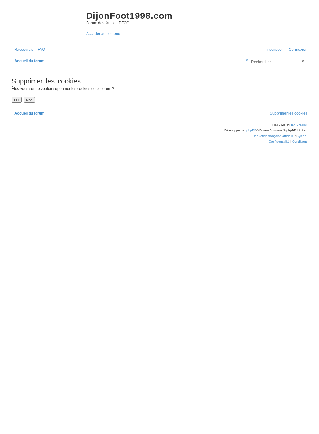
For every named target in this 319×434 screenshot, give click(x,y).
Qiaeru (302, 136)
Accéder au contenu (103, 33)
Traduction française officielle (273, 136)
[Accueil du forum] (46, 21)
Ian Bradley (299, 124)
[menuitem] (40, 49)
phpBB (251, 130)
